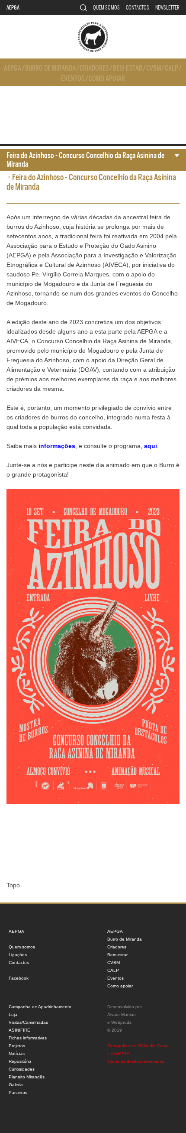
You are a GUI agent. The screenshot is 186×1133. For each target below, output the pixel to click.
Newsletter (167, 7)
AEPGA (12, 7)
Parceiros (18, 1092)
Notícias (17, 1053)
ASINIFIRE (19, 1030)
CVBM (153, 68)
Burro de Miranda (50, 68)
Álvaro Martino (121, 1014)
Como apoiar (107, 79)
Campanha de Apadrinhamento (40, 1006)
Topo (13, 885)
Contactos (137, 7)
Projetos (17, 1045)
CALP (171, 68)
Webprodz (121, 1022)
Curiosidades (22, 1069)
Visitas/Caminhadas (28, 1022)
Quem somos (106, 7)
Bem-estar (127, 68)
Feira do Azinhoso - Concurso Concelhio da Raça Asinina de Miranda (85, 160)
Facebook (19, 978)
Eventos (73, 79)
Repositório (20, 1061)
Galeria (16, 1084)
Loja (13, 1014)
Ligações (18, 954)
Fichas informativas (28, 1038)
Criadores (94, 68)
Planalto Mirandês (27, 1077)
